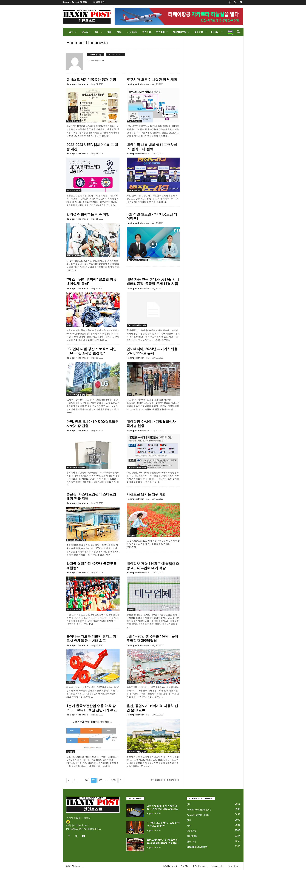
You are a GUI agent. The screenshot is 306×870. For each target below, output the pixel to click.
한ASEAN (192, 836)
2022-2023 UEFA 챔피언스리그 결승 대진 (92, 146)
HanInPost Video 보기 (137, 260)
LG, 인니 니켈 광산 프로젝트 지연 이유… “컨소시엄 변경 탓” (91, 350)
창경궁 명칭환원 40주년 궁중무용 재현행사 (91, 565)
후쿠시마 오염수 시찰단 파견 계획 (152, 79)
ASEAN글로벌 (179, 31)
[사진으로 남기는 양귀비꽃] (153, 520)
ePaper (85, 31)
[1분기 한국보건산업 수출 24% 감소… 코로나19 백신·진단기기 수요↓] (93, 736)
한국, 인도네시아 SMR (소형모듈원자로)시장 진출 (92, 423)
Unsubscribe (218, 866)
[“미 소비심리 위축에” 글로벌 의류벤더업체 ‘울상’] (93, 309)
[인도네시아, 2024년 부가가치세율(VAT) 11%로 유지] (153, 379)
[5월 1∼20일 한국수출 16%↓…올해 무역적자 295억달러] (153, 666)
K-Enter (215, 31)
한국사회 (131, 609)
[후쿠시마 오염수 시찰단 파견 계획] (153, 105)
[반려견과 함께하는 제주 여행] (93, 240)
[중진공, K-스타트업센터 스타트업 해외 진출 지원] (93, 524)
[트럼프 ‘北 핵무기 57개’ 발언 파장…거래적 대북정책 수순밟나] (135, 844)
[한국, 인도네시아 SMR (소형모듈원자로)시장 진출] (93, 451)
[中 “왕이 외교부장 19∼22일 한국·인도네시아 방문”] (135, 827)
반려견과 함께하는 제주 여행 (87, 214)
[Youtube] (241, 2)
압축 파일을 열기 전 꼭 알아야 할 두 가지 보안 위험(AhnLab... (162, 807)
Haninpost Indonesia (77, 84)
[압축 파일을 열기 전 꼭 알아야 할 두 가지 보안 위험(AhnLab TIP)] (135, 810)
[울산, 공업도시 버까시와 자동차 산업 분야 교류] (153, 736)
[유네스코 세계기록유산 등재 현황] (93, 105)
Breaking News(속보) (197, 847)
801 (87, 780)
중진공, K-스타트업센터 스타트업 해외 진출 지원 (91, 496)
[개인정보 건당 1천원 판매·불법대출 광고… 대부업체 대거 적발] (153, 594)
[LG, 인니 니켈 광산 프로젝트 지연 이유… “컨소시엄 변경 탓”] (93, 379)
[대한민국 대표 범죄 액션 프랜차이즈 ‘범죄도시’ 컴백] (153, 175)
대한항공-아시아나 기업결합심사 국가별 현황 (151, 423)
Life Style (131, 31)
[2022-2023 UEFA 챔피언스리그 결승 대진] (93, 175)
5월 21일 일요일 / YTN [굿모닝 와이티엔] (152, 216)
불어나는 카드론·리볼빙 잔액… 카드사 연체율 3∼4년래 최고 (91, 638)
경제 (109, 31)
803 (100, 780)
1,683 (114, 780)
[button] (238, 32)
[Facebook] (230, 2)
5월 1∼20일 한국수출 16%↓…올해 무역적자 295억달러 (152, 638)
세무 (129, 394)
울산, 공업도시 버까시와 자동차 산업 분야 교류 (152, 707)
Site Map (185, 866)
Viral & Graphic (74, 121)
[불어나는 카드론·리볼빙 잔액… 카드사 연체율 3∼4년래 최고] (93, 666)
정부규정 (198, 31)
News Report (234, 866)
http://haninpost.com (95, 60)
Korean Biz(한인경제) (137, 325)
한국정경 (70, 682)
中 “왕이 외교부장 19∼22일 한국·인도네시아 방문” (163, 824)
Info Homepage (200, 866)
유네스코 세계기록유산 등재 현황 (91, 79)
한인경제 (160, 31)
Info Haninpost (170, 866)
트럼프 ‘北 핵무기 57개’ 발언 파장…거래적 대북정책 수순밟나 (162, 841)
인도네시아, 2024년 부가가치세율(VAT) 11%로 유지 (152, 350)
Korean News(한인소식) (199, 809)
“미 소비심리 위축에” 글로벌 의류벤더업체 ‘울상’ (91, 281)
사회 (119, 31)
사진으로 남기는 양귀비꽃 (146, 494)
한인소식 (146, 31)
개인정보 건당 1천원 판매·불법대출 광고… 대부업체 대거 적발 (153, 565)
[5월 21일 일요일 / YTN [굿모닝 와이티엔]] (153, 244)
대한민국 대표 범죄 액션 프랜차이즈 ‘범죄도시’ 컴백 (152, 146)
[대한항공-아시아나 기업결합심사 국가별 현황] (153, 451)
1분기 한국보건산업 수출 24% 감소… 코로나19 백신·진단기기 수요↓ (92, 707)
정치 (97, 31)
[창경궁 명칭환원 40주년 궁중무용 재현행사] (93, 594)
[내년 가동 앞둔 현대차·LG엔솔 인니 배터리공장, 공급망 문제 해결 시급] (153, 309)
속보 (71, 31)
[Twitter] (235, 2)
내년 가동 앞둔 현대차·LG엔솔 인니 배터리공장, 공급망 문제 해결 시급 (153, 281)
